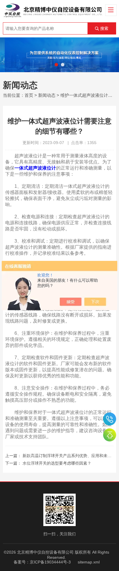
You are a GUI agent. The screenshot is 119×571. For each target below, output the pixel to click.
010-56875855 (109, 418)
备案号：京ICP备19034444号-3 (42, 562)
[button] (56, 64)
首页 (29, 95)
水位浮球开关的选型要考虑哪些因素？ (57, 463)
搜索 (104, 28)
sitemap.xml (89, 562)
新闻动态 (46, 95)
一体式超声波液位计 (35, 168)
